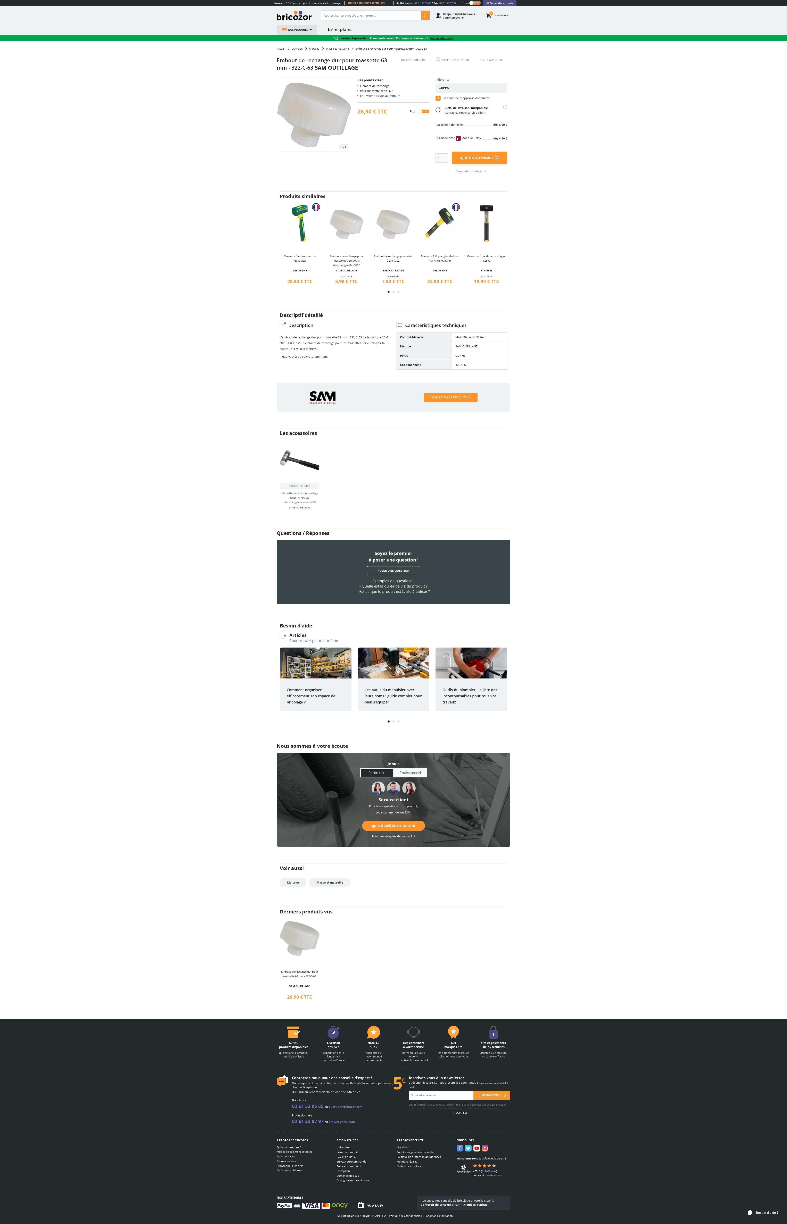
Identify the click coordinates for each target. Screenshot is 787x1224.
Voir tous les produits (449, 397)
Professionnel (410, 772)
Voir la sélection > (441, 38)
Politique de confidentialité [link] (405, 1216)
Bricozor (296, 15)
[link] (499, 3)
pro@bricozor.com (342, 1122)
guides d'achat (476, 1205)
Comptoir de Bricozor (436, 1205)
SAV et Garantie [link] (346, 1157)
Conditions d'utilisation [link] (438, 1216)
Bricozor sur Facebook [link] (460, 1148)
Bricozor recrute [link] (286, 1161)
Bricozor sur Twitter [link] (468, 1148)
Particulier (377, 772)
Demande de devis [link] (348, 1175)
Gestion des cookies (409, 1166)
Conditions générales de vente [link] (415, 1152)
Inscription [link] (343, 1171)
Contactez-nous (306, 1077)
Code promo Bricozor (290, 1170)
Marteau (293, 882)
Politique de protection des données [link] (419, 1157)
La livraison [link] (343, 1147)
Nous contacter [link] (286, 1156)
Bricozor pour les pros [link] (290, 1166)
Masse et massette (330, 882)
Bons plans (340, 30)
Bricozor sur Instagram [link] (485, 1148)
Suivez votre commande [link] (351, 1161)
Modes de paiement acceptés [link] (294, 1152)
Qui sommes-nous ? (289, 1147)
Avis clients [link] (403, 1147)
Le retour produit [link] (347, 1152)
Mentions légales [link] (407, 1161)
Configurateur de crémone (353, 1180)
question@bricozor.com (393, 825)
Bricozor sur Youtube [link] (476, 1148)
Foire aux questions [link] (349, 1166)
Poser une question (455, 60)
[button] (388, 292)
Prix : (466, 3)
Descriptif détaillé (413, 60)
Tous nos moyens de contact (392, 836)
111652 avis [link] (489, 1171)
